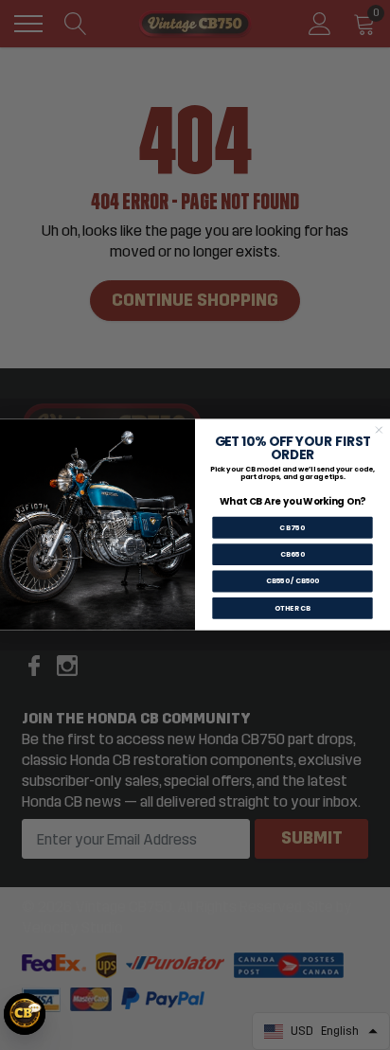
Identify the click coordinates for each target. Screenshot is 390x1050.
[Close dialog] (378, 429)
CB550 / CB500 (293, 582)
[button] (24, 1014)
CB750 (292, 528)
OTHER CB (292, 608)
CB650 (292, 555)
